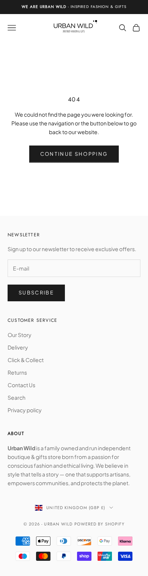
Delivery (18, 347)
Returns (17, 372)
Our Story (19, 334)
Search (16, 397)
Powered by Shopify (99, 524)
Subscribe (36, 293)
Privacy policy (25, 410)
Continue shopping (74, 154)
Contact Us (21, 384)
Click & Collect (26, 359)
